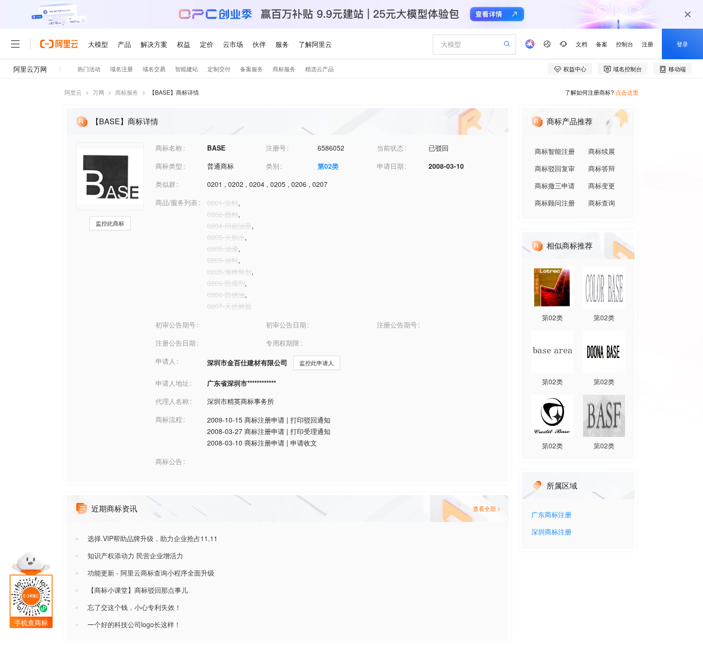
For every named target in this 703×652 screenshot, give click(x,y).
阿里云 (73, 92)
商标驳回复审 (555, 168)
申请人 (165, 361)
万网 (98, 92)
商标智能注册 (555, 151)
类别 (272, 166)
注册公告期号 (397, 324)
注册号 (276, 147)
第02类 (328, 166)
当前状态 (390, 147)
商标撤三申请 (555, 185)
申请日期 (390, 166)
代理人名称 (172, 401)
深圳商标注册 (551, 532)
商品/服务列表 (176, 202)
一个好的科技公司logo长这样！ (134, 624)
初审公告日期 (286, 324)
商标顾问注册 (555, 202)
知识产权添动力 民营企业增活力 (135, 555)
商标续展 (601, 151)
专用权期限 (282, 343)
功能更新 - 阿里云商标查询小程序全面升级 (151, 572)
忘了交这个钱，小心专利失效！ (134, 607)
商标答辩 (601, 168)
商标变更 (601, 185)
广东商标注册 (551, 515)
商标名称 (168, 147)
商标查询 (601, 202)
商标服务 (126, 92)
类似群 (165, 184)
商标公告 (168, 461)
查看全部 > (487, 508)
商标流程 (168, 419)
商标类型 (168, 166)
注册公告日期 (175, 343)
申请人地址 (172, 383)
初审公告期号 (175, 324)
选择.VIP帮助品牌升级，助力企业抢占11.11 (153, 538)
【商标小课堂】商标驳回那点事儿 (138, 590)
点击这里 (626, 92)
